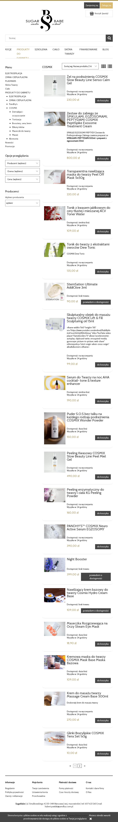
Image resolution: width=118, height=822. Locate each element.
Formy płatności (66, 788)
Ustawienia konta (40, 792)
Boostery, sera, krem (21, 123)
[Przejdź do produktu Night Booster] (54, 565)
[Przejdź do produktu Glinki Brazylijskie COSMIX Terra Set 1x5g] (54, 739)
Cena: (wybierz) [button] (14, 179)
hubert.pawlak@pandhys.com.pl (59, 806)
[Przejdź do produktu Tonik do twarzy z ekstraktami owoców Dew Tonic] (54, 250)
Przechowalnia (38, 796)
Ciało (7, 88)
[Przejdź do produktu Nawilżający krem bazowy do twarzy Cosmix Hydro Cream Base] (54, 595)
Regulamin (10, 788)
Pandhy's (13, 104)
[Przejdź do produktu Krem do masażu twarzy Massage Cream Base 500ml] (54, 699)
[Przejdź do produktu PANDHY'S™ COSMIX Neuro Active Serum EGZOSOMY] (54, 531)
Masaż (15, 134)
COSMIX (13, 108)
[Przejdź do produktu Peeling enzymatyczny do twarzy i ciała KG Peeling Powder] (54, 495)
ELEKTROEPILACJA (13, 73)
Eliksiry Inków (18, 127)
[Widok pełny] (110, 66)
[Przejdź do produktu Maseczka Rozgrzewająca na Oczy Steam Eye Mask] (54, 629)
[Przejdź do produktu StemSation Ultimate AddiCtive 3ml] (54, 292)
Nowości (9, 142)
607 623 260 (91, 803)
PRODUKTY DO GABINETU (17, 92)
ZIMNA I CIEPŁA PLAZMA (20, 100)
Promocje (10, 146)
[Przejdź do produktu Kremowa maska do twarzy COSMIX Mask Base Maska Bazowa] (54, 662)
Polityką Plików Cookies (77, 815)
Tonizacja (16, 119)
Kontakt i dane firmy (95, 788)
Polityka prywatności (14, 792)
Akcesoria (13, 138)
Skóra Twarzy (11, 84)
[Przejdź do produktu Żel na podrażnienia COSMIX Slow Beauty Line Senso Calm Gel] (54, 86)
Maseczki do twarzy (21, 131)
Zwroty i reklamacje (14, 796)
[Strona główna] (44, 20)
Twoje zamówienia (40, 788)
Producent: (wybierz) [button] (16, 163)
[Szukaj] (109, 38)
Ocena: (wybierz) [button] (15, 171)
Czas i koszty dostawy (69, 792)
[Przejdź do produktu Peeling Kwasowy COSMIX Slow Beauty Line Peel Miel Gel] (54, 462)
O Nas (88, 792)
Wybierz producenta (14, 197)
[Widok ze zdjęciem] (103, 66)
